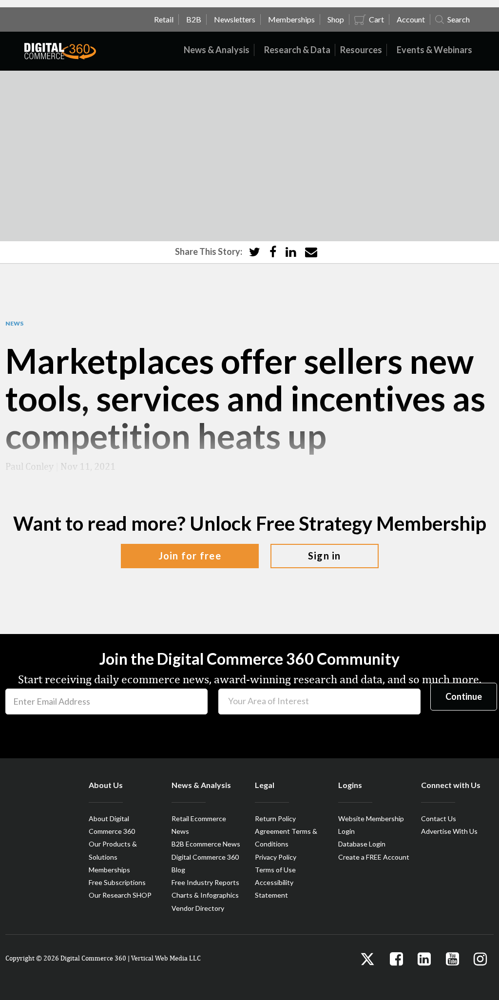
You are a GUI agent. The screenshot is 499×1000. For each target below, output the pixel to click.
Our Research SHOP (120, 895)
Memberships (109, 869)
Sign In (324, 555)
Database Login (361, 844)
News (14, 324)
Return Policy (275, 818)
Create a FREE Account (373, 857)
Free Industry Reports (205, 882)
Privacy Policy (275, 857)
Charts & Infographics (205, 895)
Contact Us (438, 818)
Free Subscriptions (117, 882)
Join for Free (189, 555)
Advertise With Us (449, 831)
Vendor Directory (198, 908)
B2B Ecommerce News (206, 844)
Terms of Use (275, 869)
